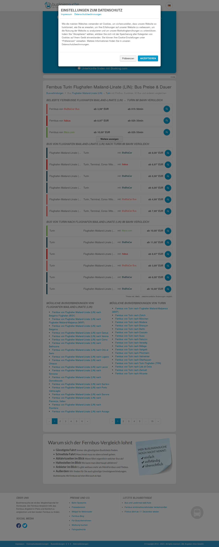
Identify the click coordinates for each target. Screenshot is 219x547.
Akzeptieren (148, 58)
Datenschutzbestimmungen (87, 14)
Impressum (66, 14)
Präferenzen (128, 58)
